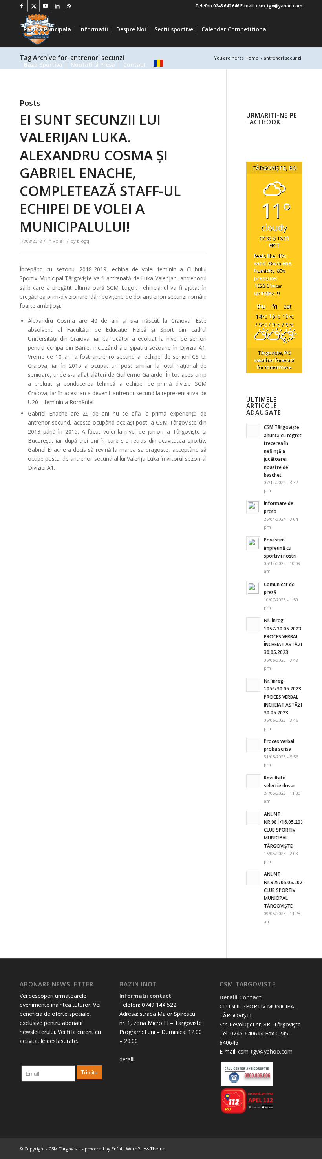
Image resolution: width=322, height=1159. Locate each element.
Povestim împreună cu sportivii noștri (280, 547)
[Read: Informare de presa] (253, 507)
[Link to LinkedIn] (57, 6)
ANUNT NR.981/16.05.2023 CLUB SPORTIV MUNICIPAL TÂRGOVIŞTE (285, 830)
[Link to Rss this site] (69, 6)
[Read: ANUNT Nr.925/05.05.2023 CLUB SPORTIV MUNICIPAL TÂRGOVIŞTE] (253, 878)
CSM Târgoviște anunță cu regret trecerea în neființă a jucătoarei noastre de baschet (283, 451)
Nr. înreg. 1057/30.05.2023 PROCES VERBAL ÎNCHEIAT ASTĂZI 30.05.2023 (283, 636)
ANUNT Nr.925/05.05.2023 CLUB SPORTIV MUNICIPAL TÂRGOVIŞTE (284, 890)
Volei (58, 241)
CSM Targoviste (65, 1149)
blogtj (83, 241)
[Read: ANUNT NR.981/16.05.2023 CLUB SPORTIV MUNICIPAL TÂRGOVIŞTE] (253, 818)
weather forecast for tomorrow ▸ (274, 360)
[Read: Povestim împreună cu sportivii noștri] (253, 543)
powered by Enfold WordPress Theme (125, 1149)
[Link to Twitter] (33, 6)
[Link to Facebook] (21, 6)
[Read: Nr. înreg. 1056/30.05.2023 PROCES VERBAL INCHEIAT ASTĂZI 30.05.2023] (253, 685)
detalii (126, 1059)
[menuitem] (47, 29)
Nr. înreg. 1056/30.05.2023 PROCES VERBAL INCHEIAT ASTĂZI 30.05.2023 (283, 697)
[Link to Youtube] (45, 6)
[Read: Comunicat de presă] (253, 588)
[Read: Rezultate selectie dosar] (253, 781)
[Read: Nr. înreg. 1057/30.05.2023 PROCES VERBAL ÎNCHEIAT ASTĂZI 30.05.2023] (253, 624)
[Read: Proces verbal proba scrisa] (253, 745)
